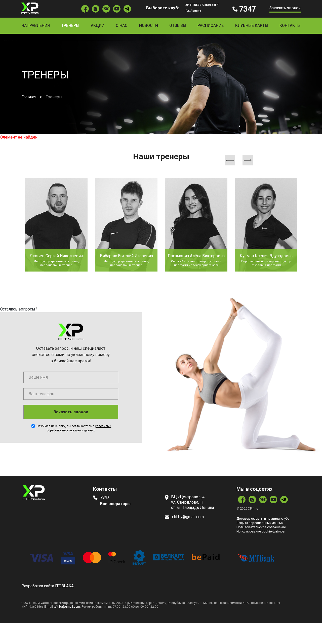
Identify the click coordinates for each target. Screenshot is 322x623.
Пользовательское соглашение (261, 527)
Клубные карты (251, 25)
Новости (148, 25)
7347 (104, 497)
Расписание (210, 25)
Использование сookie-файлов (260, 531)
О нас (122, 25)
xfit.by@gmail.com (67, 606)
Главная (28, 97)
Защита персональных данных (259, 523)
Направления (35, 25)
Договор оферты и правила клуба (262, 518)
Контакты (290, 25)
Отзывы (177, 25)
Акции (97, 25)
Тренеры (70, 25)
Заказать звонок (285, 8)
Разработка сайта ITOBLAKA (47, 586)
